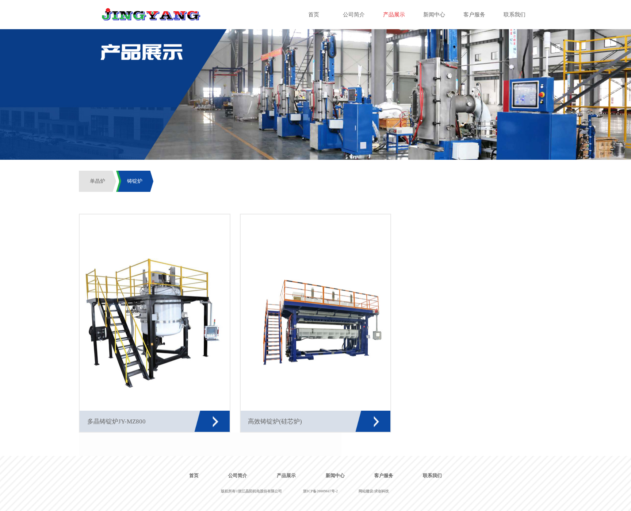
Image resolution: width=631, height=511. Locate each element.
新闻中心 (335, 475)
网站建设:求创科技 (374, 491)
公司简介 (237, 475)
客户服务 (383, 475)
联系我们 (432, 475)
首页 (194, 475)
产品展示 (286, 475)
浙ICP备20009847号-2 (320, 491)
